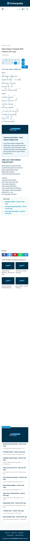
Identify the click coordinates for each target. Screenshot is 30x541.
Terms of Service (19, 535)
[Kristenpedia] (15, 3)
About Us (7, 532)
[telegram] (25, 254)
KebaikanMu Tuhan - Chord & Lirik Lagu (14, 503)
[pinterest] (15, 254)
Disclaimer (21, 532)
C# (15, 60)
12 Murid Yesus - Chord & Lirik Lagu (13, 511)
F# (12, 63)
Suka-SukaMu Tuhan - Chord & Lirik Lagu (15, 517)
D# (3, 63)
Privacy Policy (10, 535)
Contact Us (14, 532)
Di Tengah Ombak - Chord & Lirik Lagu (14, 452)
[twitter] (9, 254)
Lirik (24, 67)
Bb (6, 60)
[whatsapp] (20, 254)
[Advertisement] (15, 28)
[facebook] (4, 254)
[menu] (4, 9)
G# (18, 63)
